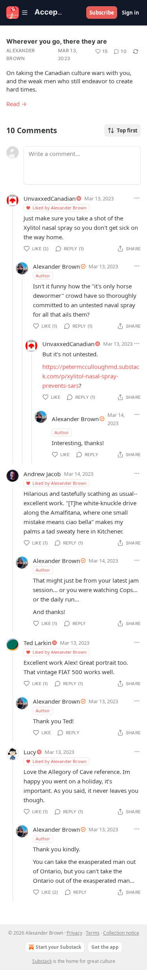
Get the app (105, 947)
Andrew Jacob (42, 474)
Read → (16, 104)
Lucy (30, 752)
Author (43, 276)
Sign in (130, 12)
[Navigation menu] (17, 12)
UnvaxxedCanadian (50, 198)
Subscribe (101, 12)
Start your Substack (58, 947)
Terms (93, 933)
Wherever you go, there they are (56, 41)
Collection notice (121, 933)
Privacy (74, 933)
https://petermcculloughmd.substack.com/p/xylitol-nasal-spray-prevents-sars (90, 376)
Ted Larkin (37, 643)
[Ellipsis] (137, 198)
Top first (127, 130)
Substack (42, 961)
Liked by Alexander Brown (60, 208)
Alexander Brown (20, 54)
